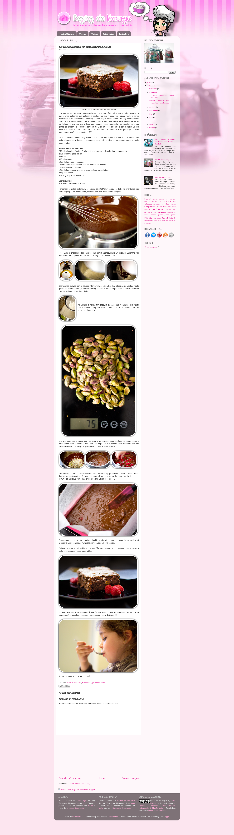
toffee (151, 221)
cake (174, 201)
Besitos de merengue (163, 159)
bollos (163, 201)
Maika (90, 806)
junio (151, 117)
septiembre (153, 111)
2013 (149, 86)
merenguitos (171, 212)
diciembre (153, 89)
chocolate (77, 683)
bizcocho (147, 201)
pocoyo (167, 215)
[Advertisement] (98, 756)
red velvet (157, 218)
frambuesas (86, 683)
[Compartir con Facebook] (66, 686)
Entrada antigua (130, 778)
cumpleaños (149, 206)
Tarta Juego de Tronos (163, 177)
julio (151, 114)
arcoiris (155, 199)
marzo (152, 124)
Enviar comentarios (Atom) (79, 783)
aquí (85, 803)
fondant (160, 209)
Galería (94, 33)
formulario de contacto (75, 808)
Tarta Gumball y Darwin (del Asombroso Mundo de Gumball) (165, 142)
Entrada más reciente (70, 778)
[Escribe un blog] (62, 686)
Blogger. (166, 817)
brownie (70, 683)
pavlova (153, 215)
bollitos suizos (156, 201)
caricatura (156, 204)
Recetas (82, 33)
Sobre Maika (108, 33)
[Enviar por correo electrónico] (59, 686)
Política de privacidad (126, 801)
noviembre (153, 92)
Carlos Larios (113, 817)
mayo (151, 121)
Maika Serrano (77, 817)
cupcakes (167, 206)
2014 (149, 82)
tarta (165, 217)
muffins (146, 215)
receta (103, 683)
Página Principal (66, 33)
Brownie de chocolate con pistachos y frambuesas (159, 102)
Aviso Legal (81, 801)
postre (173, 215)
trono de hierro (163, 220)
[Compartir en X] (64, 686)
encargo (149, 209)
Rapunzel (147, 199)
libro (154, 212)
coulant (173, 204)
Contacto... (124, 33)
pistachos (96, 683)
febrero (152, 128)
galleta (168, 209)
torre (155, 220)
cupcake (159, 206)
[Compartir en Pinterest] (69, 686)
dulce (174, 206)
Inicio (102, 778)
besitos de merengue (167, 199)
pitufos (160, 215)
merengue (162, 212)
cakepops (148, 204)
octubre (152, 107)
